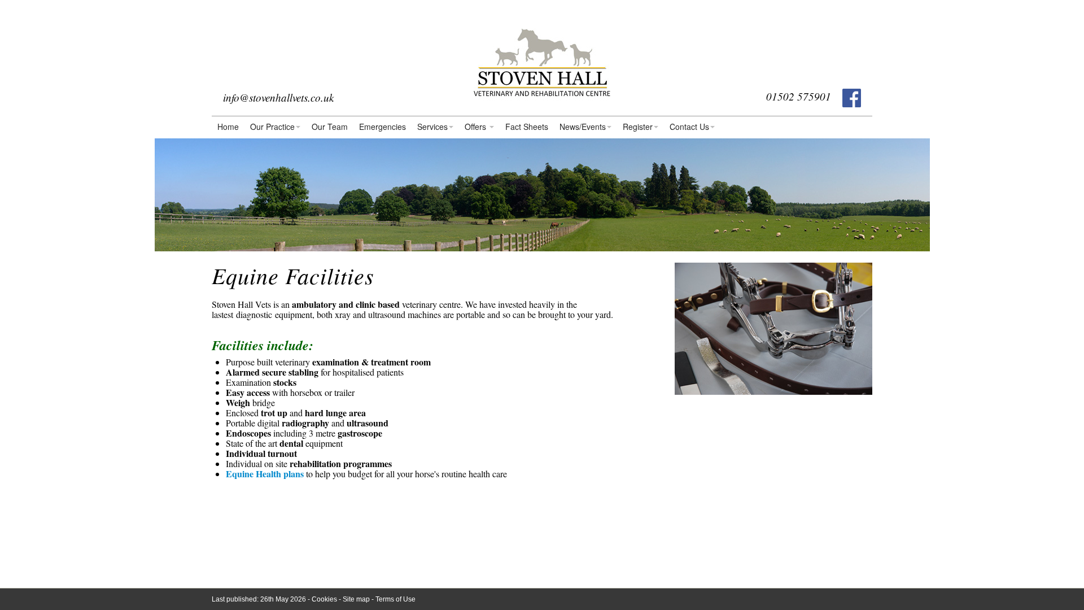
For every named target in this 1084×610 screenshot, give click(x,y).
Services (432, 126)
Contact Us (689, 126)
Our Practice (272, 126)
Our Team (330, 126)
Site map (356, 599)
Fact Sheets (526, 126)
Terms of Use (395, 599)
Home (228, 126)
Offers (476, 126)
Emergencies (382, 126)
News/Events (583, 126)
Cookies (324, 599)
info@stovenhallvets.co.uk (278, 97)
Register (638, 126)
